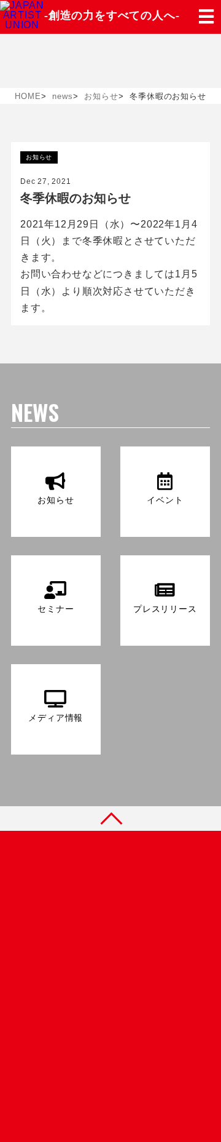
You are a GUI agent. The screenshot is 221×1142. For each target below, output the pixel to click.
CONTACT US (93, 956)
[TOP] (110, 818)
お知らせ (39, 157)
